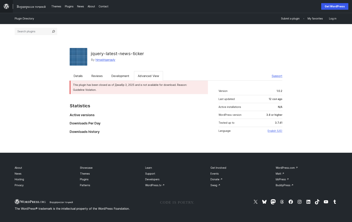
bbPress (282, 179)
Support (277, 76)
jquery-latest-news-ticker (117, 53)
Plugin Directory (24, 18)
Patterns (85, 185)
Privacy (19, 185)
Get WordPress (335, 6)
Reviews (97, 76)
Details (78, 76)
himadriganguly (105, 60)
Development (120, 76)
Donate (216, 179)
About (18, 167)
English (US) (275, 130)
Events (214, 173)
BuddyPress (285, 185)
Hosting (19, 179)
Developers (152, 179)
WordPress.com (287, 167)
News (18, 173)
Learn (148, 167)
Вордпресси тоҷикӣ (61, 202)
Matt (280, 173)
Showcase (86, 167)
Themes (85, 173)
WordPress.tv (155, 185)
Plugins (84, 179)
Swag (215, 185)
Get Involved (218, 167)
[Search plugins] (53, 31)
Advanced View (148, 76)
